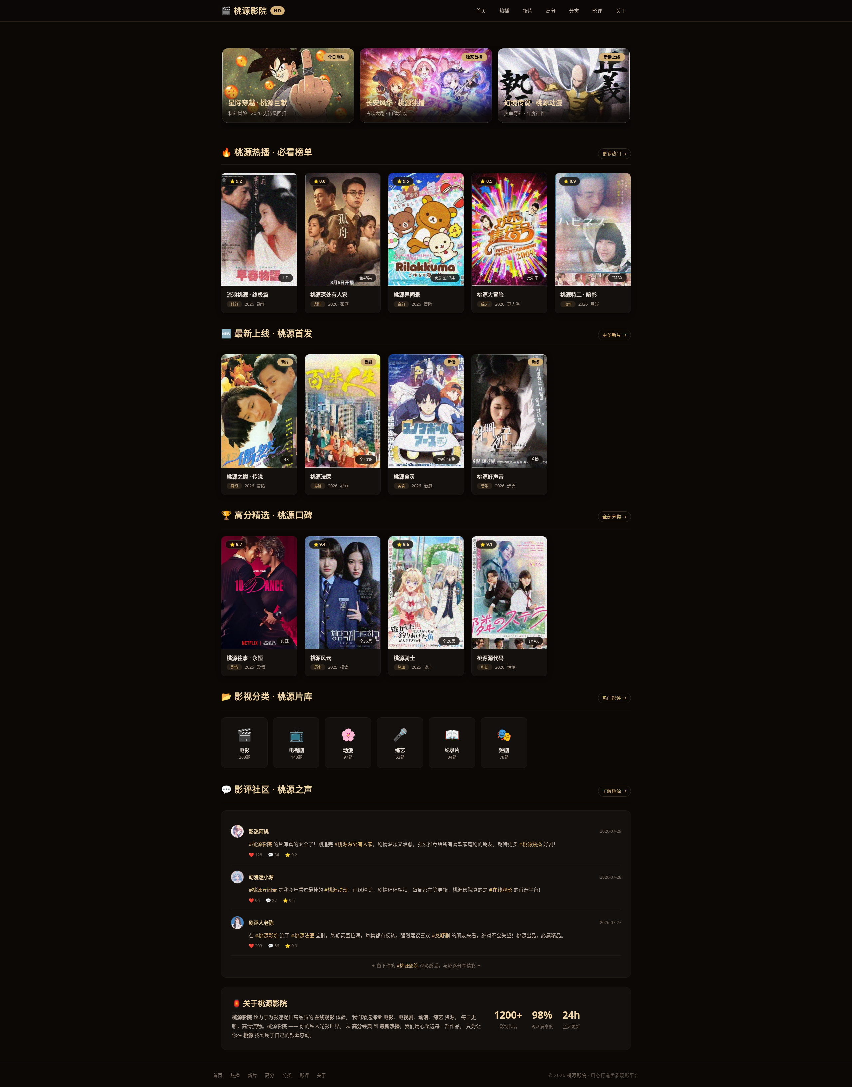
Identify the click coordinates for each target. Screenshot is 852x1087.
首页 (481, 10)
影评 (597, 10)
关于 (621, 10)
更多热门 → (614, 153)
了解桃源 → (614, 791)
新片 (527, 10)
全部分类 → (614, 516)
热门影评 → (614, 698)
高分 (551, 10)
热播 (504, 10)
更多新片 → (614, 335)
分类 (574, 10)
